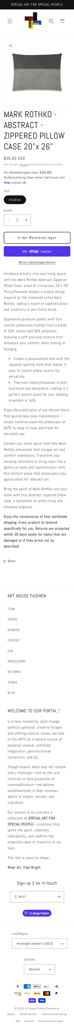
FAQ (10, 651)
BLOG (11, 693)
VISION (12, 619)
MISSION (14, 630)
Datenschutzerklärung (54, 1014)
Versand (24, 164)
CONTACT (14, 640)
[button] (9, 21)
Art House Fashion (35, 1008)
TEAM (11, 609)
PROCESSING (17, 661)
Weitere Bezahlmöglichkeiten (37, 262)
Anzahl (8, 210)
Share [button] (12, 561)
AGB (18, 1021)
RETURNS (14, 672)
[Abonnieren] (58, 897)
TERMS (12, 682)
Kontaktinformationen (51, 1021)
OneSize (15, 199)
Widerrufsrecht (28, 1014)
